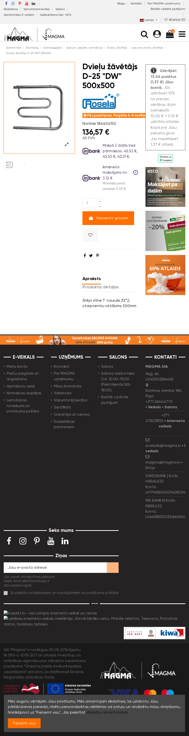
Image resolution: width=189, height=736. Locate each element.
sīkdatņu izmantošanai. (107, 712)
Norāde (89, 123)
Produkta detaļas (100, 287)
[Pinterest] (97, 255)
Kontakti (136, 3)
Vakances (63, 393)
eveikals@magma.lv (163, 445)
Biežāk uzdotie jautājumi (168, 9)
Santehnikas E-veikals (19, 14)
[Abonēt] (113, 567)
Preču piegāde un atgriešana (23, 376)
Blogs (121, 3)
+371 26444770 (159, 401)
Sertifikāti (62, 407)
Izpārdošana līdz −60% (55, 14)
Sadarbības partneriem (64, 424)
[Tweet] (91, 255)
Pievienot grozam (112, 218)
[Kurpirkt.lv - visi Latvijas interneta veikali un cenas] (50, 612)
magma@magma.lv (162, 462)
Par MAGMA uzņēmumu (164, 3)
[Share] (85, 255)
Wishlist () (176, 20)
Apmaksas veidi (21, 386)
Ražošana (11, 9)
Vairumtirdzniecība (36, 9)
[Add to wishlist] (90, 235)
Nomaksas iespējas (24, 393)
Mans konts (17, 366)
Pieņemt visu (24, 723)
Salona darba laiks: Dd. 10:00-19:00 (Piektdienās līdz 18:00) (118, 381)
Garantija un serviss (72, 414)
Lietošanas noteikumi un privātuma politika (23, 405)
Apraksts (91, 278)
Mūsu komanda (67, 386)
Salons (60, 9)
